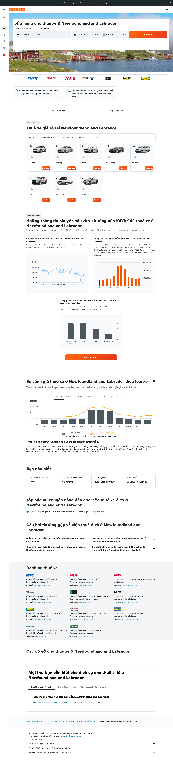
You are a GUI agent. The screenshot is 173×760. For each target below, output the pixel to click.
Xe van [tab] (97, 397)
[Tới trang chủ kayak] (17, 9)
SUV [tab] (89, 397)
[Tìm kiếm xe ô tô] (4, 28)
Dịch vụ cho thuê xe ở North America (59, 721)
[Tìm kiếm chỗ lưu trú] (4, 22)
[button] (170, 3)
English (107, 3)
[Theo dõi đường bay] (4, 40)
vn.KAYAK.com (31, 721)
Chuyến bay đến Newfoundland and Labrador (49, 702)
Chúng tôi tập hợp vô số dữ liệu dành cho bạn (49, 748)
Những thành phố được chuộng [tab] (93, 687)
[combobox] (23, 28)
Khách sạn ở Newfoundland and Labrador (87, 702)
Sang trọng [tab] (121, 397)
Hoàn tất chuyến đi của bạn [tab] (41, 687)
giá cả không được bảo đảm (72, 736)
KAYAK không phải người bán (41, 743)
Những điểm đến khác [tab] (66, 687)
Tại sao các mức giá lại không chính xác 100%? (50, 752)
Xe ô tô (41, 721)
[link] (91, 357)
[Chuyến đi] (4, 47)
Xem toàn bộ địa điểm (42, 585)
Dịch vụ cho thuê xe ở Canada (85, 721)
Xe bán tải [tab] (108, 397)
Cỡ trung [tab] (69, 397)
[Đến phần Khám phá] (4, 35)
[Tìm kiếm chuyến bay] (4, 17)
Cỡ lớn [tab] (80, 397)
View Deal (45, 168)
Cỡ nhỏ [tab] (59, 397)
